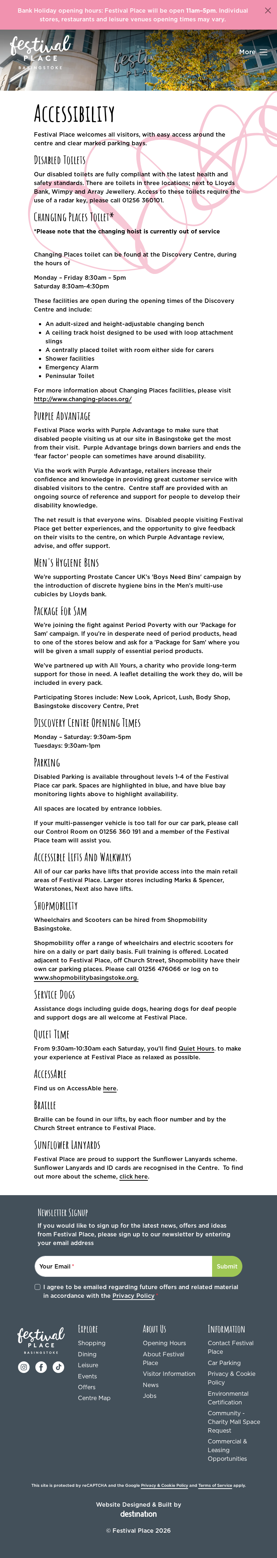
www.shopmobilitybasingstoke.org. (86, 978)
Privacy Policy (134, 1296)
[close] (268, 10)
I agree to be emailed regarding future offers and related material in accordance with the (140, 1291)
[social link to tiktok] (58, 1366)
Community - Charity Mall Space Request (234, 1421)
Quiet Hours (196, 1048)
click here (133, 1176)
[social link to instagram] (24, 1366)
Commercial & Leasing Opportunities (227, 1450)
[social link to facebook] (41, 1366)
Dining (87, 1354)
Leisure (88, 1365)
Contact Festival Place (231, 1347)
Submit (227, 1266)
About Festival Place (163, 1358)
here (109, 1088)
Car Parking (224, 1363)
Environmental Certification (228, 1398)
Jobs (150, 1396)
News (151, 1385)
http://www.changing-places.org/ (83, 399)
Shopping (92, 1343)
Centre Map (94, 1398)
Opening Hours (164, 1343)
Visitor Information (169, 1374)
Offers (87, 1387)
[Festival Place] (41, 1340)
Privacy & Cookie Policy (231, 1378)
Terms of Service (215, 1485)
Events (87, 1376)
